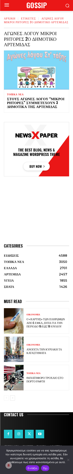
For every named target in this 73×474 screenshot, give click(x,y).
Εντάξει (32, 468)
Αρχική (9, 18)
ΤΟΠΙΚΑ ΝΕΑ (15, 94)
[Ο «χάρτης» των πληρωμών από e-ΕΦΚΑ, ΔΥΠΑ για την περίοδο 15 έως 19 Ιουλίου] (14, 321)
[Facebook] (8, 434)
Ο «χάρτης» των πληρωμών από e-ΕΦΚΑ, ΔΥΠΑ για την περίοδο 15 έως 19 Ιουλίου (45, 322)
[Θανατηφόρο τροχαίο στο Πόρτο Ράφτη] (14, 377)
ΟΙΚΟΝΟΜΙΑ (33, 315)
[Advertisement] (36, 217)
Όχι (45, 468)
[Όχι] (68, 460)
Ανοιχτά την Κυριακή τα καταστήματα (44, 351)
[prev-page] (6, 398)
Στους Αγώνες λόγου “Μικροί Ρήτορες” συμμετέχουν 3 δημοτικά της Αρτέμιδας (35, 102)
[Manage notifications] (8, 465)
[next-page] (12, 398)
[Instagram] (18, 434)
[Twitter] (29, 434)
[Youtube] (40, 434)
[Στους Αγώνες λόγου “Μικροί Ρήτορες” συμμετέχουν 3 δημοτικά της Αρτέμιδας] (36, 69)
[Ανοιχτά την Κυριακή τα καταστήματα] (14, 349)
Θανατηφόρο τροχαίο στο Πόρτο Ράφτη (44, 379)
